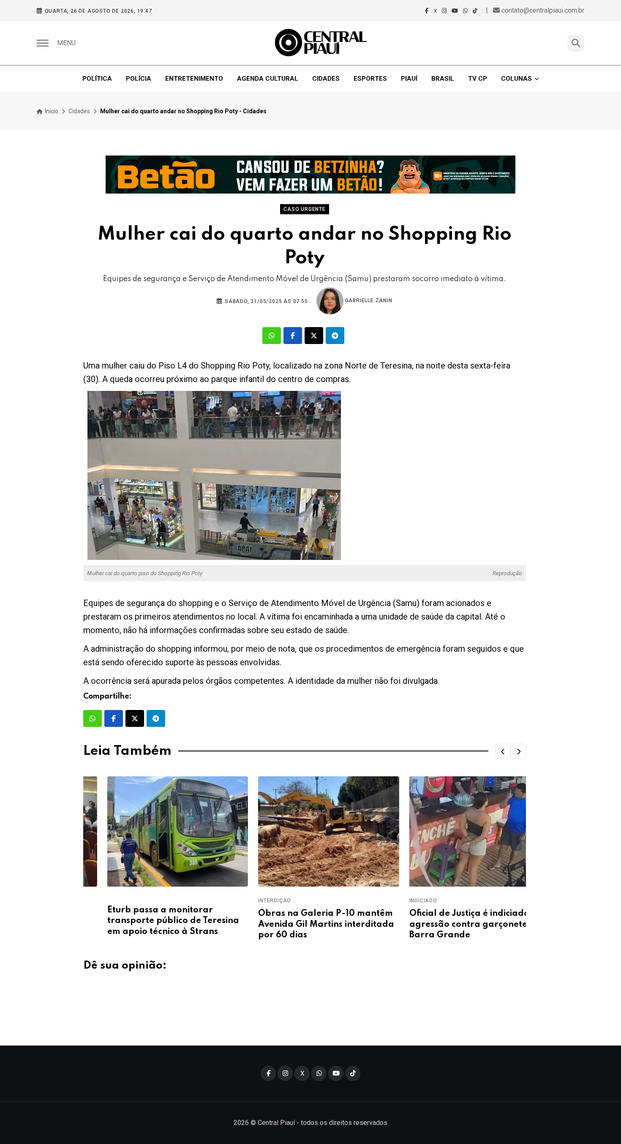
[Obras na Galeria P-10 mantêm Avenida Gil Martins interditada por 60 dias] (304, 831)
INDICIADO (399, 901)
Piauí (409, 78)
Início (51, 111)
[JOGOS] (310, 175)
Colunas (516, 78)
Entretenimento (194, 78)
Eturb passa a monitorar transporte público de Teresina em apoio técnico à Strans (149, 921)
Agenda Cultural (267, 78)
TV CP (477, 78)
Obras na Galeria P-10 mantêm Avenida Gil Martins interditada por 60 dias (302, 924)
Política (97, 78)
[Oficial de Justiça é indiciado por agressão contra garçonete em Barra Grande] (455, 831)
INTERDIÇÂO (250, 901)
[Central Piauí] (321, 43)
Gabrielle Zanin (367, 300)
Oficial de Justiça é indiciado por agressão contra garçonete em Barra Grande (454, 924)
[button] (502, 751)
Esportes (370, 78)
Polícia (138, 78)
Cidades (326, 78)
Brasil (442, 78)
